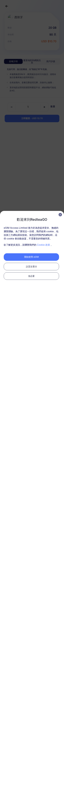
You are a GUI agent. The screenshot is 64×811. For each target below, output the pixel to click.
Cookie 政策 (43, 244)
